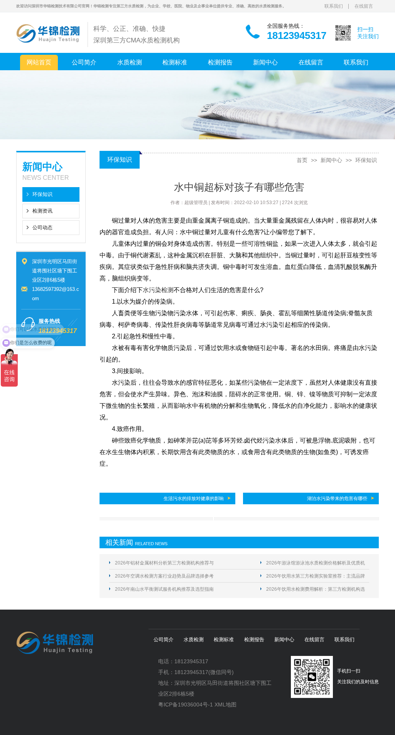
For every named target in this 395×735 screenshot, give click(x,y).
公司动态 (42, 227)
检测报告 (220, 62)
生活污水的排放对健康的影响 (194, 498)
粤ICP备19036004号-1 (185, 704)
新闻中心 (265, 62)
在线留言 (363, 6)
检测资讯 (42, 211)
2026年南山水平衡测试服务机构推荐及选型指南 (164, 589)
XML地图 (225, 704)
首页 (302, 160)
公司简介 (84, 62)
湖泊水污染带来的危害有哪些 (337, 498)
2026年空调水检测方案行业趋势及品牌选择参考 (164, 576)
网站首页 (39, 62)
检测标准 (174, 62)
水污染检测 (158, 290)
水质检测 (129, 62)
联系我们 (333, 6)
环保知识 (42, 194)
